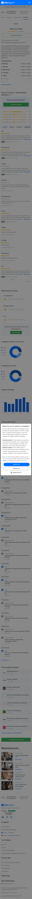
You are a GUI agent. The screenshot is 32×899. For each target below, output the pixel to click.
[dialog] (16, 449)
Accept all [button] (16, 464)
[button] (16, 472)
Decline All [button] (16, 468)
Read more (24, 460)
